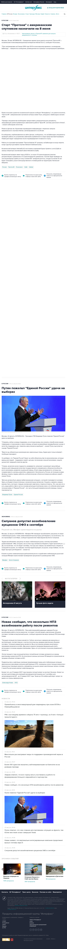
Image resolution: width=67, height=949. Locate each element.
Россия (4, 167)
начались (13, 244)
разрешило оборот (31, 228)
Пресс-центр (26, 892)
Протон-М (11, 167)
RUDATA (32, 923)
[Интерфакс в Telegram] (33, 930)
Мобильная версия (6, 2)
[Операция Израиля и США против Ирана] (33, 875)
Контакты (5, 892)
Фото (57, 14)
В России (9, 14)
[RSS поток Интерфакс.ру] (38, 930)
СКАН (31, 921)
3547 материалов (30, 881)
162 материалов (50, 879)
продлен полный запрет (34, 279)
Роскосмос (19, 167)
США (25, 167)
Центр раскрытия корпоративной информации (38, 925)
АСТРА (4, 928)
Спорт (27, 14)
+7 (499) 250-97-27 (11, 909)
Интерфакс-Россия (39, 2)
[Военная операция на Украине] (12, 874)
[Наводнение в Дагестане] (54, 874)
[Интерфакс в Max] (41, 930)
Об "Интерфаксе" (19, 2)
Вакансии (35, 892)
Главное (4, 14)
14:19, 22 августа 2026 (15, 383)
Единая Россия (18, 494)
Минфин (4, 560)
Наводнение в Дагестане (54, 876)
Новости (47, 14)
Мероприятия (57, 892)
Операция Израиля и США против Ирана (32, 878)
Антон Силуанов (14, 560)
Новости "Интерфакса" (35, 919)
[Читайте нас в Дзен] (31, 930)
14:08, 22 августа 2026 (17, 189)
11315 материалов (8, 881)
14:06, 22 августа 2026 (17, 516)
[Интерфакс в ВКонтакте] (36, 930)
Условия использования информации (33, 939)
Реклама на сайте (45, 892)
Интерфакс (33, 7)
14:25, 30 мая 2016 (14, 20)
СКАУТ (4, 924)
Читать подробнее (54, 239)
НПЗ (16, 292)
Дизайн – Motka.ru (50, 939)
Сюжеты (52, 14)
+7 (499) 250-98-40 (49, 908)
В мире (15, 14)
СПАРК (4, 921)
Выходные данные (28, 940)
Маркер (4, 926)
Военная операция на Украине (11, 877)
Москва (37, 14)
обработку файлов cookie (21, 905)
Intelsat (31, 167)
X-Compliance (5, 923)
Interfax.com (28, 2)
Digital (42, 14)
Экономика (21, 14)
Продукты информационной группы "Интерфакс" (28, 913)
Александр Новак (7, 292)
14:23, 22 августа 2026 (15, 617)
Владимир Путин (7, 494)
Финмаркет (49, 2)
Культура (32, 14)
